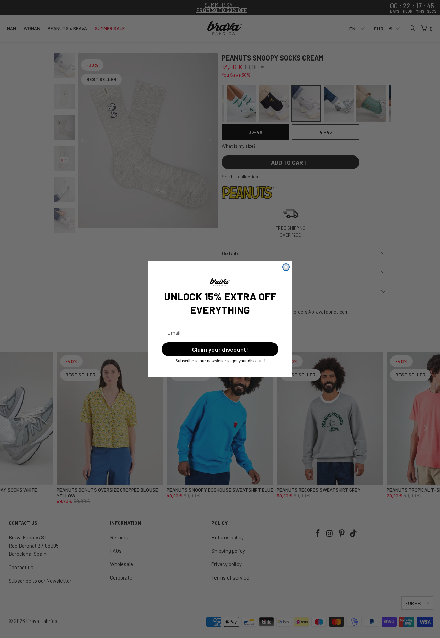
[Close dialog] (286, 267)
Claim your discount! (220, 349)
